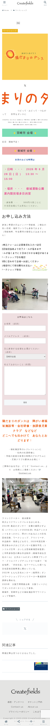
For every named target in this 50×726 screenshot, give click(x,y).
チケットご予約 (35, 702)
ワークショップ (12, 609)
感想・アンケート (16, 702)
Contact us (25, 473)
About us (33, 707)
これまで (37, 711)
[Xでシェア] (25, 85)
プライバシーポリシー (19, 711)
